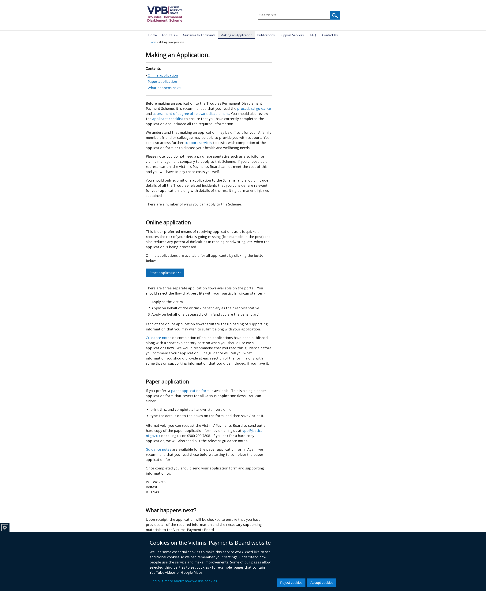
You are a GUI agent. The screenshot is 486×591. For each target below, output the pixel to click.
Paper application (162, 81)
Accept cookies (321, 583)
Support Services (292, 35)
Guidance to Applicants (199, 35)
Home (152, 35)
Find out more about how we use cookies (183, 581)
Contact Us (330, 35)
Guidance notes (158, 337)
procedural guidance (254, 108)
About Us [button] (168, 35)
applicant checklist (167, 118)
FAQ (313, 35)
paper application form (190, 390)
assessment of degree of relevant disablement (191, 113)
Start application (166, 273)
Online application (163, 75)
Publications (266, 35)
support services (198, 142)
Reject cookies (291, 583)
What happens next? (164, 87)
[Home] (165, 14)
